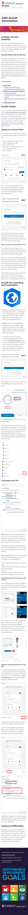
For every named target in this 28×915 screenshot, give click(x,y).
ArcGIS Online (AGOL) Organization (16, 112)
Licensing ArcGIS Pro (10, 93)
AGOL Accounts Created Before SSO (14, 89)
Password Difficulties (9, 102)
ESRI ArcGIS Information (8, 855)
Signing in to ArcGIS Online (11, 87)
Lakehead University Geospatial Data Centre (13, 852)
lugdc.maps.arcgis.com (15, 340)
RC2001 (5, 6)
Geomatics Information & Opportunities (12, 857)
